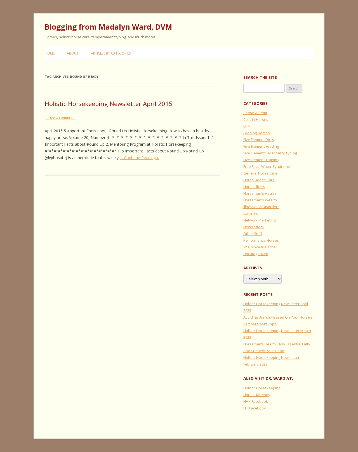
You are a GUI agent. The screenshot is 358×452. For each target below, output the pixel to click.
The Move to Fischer (260, 246)
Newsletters (253, 226)
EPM (247, 126)
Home (50, 53)
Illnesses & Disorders (261, 206)
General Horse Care (260, 173)
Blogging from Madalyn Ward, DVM (108, 27)
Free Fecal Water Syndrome (266, 166)
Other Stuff (252, 233)
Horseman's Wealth (260, 200)
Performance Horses (261, 240)
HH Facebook (254, 408)
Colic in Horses (255, 119)
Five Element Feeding (261, 146)
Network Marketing (259, 220)
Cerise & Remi (255, 112)
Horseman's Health (259, 193)
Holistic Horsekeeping (261, 387)
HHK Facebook (255, 401)
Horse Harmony (256, 394)
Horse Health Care (259, 179)
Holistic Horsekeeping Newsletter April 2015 (109, 103)
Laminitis (250, 213)
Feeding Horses (256, 132)
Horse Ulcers (254, 186)
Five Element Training (261, 159)
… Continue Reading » (139, 157)
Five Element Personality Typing (270, 153)
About (73, 53)
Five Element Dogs (258, 139)
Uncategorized (255, 253)
